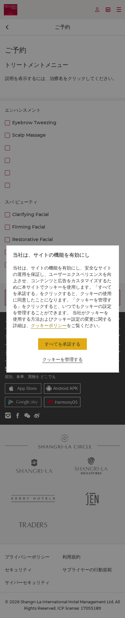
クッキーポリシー (49, 325)
